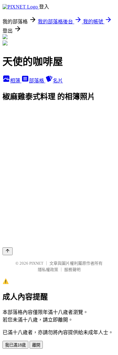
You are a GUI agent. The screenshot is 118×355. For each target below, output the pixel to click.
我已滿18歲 (15, 345)
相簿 (15, 80)
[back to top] (8, 251)
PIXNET (36, 263)
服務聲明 (72, 269)
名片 (58, 80)
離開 (36, 345)
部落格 (37, 80)
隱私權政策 (48, 269)
